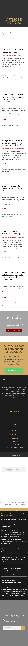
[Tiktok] (23, 497)
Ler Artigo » (4, 69)
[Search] (23, 628)
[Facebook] (7, 403)
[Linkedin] (16, 403)
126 (18, 302)
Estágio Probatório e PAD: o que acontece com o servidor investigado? (13, 142)
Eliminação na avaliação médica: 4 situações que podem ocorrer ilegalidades (13, 98)
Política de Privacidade (17, 506)
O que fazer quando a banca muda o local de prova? (12, 188)
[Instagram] (12, 403)
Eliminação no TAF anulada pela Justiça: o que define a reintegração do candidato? (14, 276)
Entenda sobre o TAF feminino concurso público (14, 232)
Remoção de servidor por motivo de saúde (13, 50)
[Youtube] (21, 403)
